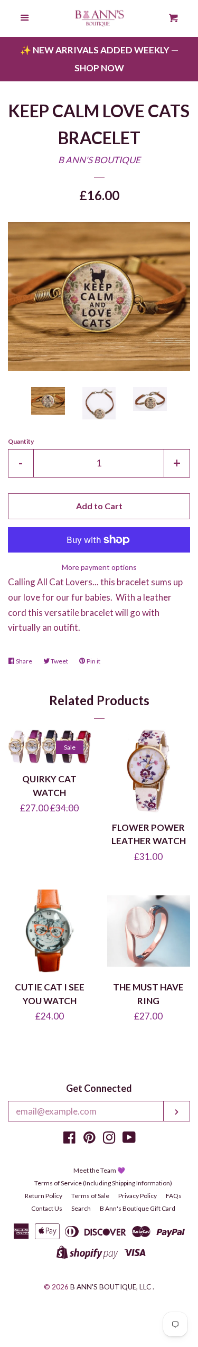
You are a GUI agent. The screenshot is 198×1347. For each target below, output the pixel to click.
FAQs (174, 1196)
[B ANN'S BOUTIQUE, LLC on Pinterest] (89, 1139)
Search (81, 1208)
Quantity (21, 441)
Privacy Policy (137, 1196)
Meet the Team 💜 (99, 1170)
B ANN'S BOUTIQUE (99, 159)
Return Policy (43, 1196)
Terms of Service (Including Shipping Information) (103, 1183)
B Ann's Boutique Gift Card (137, 1208)
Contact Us (46, 1208)
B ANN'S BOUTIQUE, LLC (110, 1287)
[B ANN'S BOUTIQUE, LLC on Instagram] (109, 1139)
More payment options (99, 567)
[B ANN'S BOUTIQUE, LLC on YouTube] (129, 1139)
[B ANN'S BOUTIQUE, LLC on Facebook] (69, 1139)
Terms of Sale (90, 1196)
